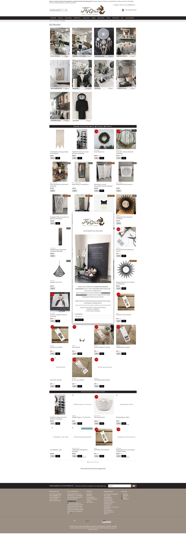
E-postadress (78, 314)
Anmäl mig (79, 320)
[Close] (113, 211)
